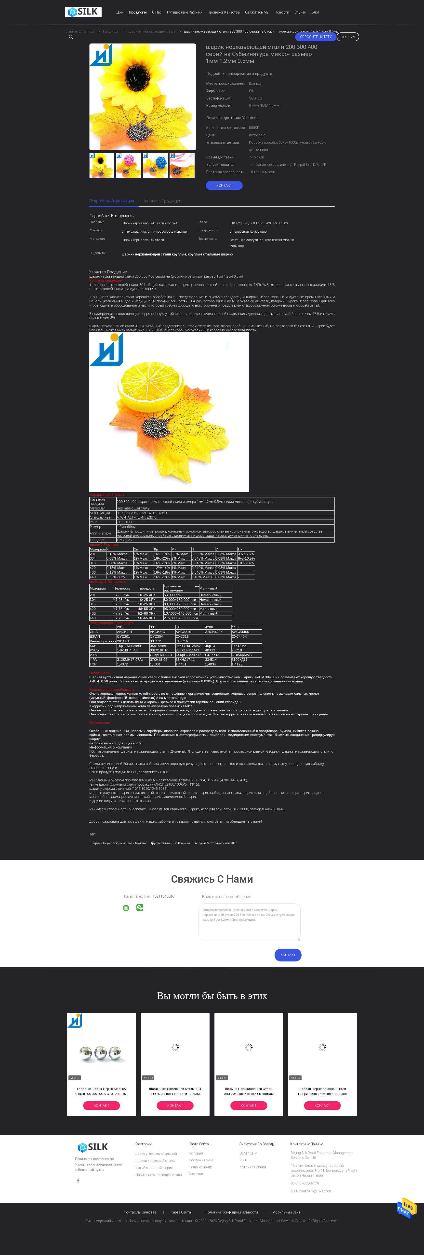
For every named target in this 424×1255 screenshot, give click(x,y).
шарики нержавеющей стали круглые (119, 843)
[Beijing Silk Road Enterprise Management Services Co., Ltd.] (129, 909)
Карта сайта (181, 1212)
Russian (348, 37)
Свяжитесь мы (257, 12)
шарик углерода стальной (156, 1154)
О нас (157, 12)
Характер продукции (162, 201)
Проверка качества (224, 12)
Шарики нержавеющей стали (158, 1175)
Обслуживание (201, 1160)
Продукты (138, 12)
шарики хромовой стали (155, 1161)
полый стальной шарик (154, 1168)
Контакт (224, 185)
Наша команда (200, 1167)
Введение (196, 1174)
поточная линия (252, 1167)
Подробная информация (111, 201)
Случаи (300, 12)
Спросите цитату (316, 37)
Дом (120, 12)
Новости (282, 12)
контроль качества (140, 1212)
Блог (315, 12)
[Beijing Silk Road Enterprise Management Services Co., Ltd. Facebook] (78, 1180)
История (196, 1153)
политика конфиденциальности (231, 1212)
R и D (243, 1160)
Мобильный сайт (286, 1212)
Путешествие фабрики (184, 12)
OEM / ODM (248, 1153)
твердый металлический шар (215, 843)
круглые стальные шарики (170, 843)
